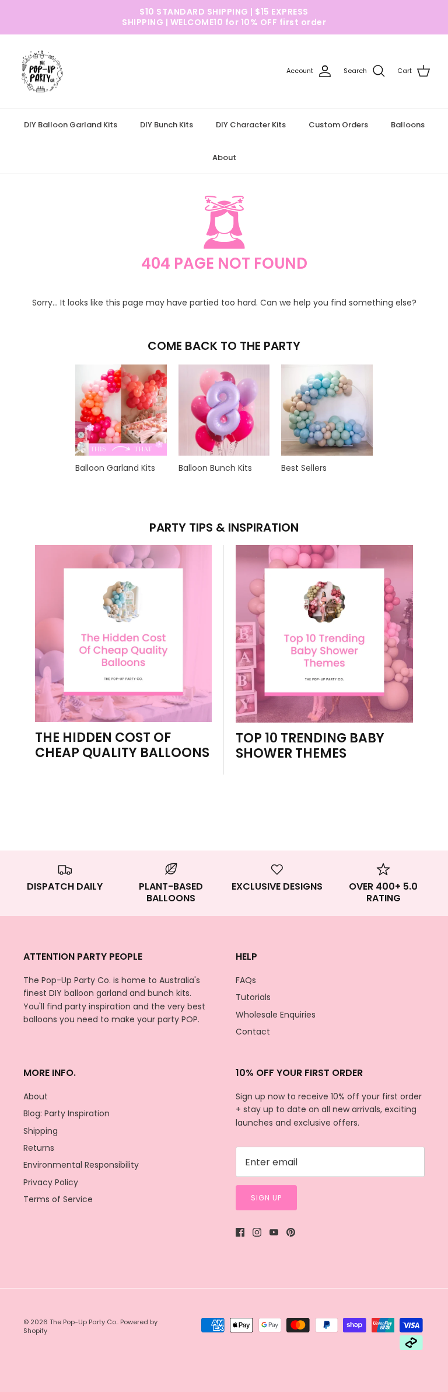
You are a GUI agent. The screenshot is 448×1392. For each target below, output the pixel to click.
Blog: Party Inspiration (66, 1113)
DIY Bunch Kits (166, 124)
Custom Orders (338, 124)
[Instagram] (257, 1232)
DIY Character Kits (251, 124)
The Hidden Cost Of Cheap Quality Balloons (122, 745)
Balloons (408, 124)
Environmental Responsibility (81, 1165)
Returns (38, 1148)
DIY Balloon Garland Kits (70, 124)
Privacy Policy (50, 1182)
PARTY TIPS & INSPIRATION (224, 527)
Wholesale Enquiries (276, 1014)
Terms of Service (58, 1199)
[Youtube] (274, 1232)
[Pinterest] (290, 1232)
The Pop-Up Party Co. (83, 1322)
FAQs (246, 980)
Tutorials (253, 997)
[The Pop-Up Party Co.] (42, 71)
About (224, 157)
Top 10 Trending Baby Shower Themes (310, 745)
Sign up (266, 1198)
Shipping (40, 1131)
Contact (253, 1031)
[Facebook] (240, 1232)
